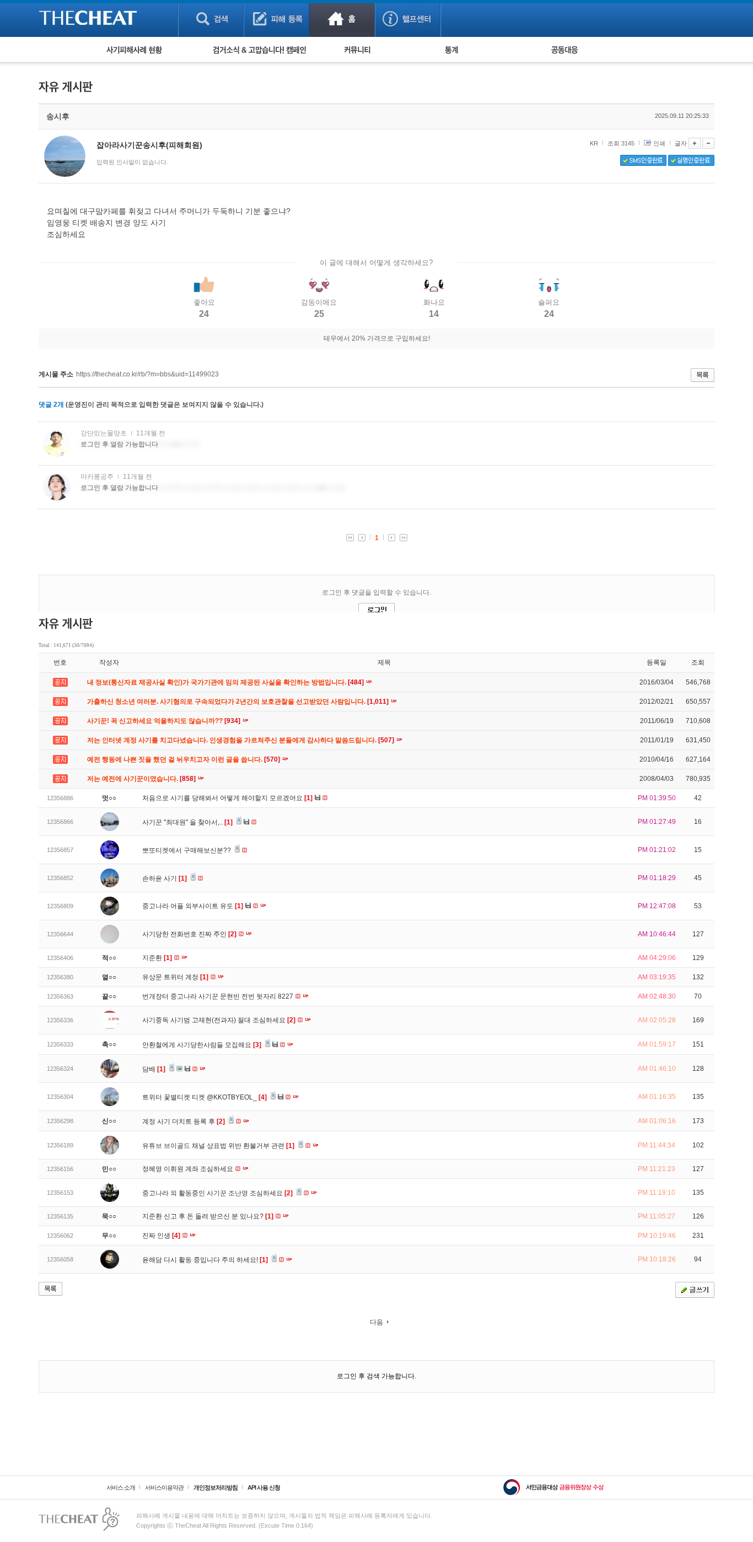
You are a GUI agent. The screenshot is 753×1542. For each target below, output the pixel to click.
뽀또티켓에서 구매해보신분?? (187, 850)
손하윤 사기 (164, 878)
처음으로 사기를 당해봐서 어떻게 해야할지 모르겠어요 (227, 798)
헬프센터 (407, 18)
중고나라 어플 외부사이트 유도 (192, 906)
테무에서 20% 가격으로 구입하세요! (377, 338)
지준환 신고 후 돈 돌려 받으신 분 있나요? (207, 1216)
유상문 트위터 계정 (175, 977)
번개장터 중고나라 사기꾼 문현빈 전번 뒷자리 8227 (218, 996)
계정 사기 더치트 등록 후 (183, 1121)
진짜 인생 (161, 1235)
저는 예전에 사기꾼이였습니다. (142, 779)
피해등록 (276, 18)
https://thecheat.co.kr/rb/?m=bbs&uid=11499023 (147, 374)
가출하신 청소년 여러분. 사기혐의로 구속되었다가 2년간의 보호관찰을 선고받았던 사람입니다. (238, 701)
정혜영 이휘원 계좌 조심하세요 (188, 1169)
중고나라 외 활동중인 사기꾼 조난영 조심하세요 (217, 1193)
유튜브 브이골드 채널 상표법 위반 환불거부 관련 (218, 1146)
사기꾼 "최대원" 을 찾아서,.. (187, 822)
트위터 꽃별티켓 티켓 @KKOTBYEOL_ (204, 1097)
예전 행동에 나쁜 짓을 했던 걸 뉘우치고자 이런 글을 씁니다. (184, 759)
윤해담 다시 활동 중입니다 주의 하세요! (205, 1260)
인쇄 (659, 143)
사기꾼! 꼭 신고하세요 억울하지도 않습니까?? (164, 721)
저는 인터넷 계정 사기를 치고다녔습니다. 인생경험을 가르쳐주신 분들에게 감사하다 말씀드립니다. (241, 740)
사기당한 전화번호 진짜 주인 (189, 934)
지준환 (157, 958)
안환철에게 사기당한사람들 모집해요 (201, 1045)
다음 (376, 1322)
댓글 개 (51, 404)
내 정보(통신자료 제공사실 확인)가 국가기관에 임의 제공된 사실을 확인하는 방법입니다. (226, 682)
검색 (211, 18)
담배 (153, 1069)
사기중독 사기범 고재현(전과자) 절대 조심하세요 (218, 1020)
